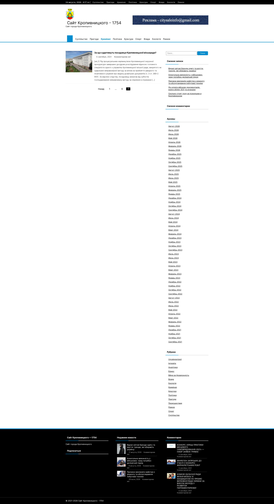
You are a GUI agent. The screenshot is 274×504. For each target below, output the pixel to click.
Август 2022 (174, 298)
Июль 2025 (173, 174)
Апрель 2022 (174, 314)
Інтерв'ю (172, 363)
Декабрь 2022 (174, 282)
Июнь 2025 (173, 178)
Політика (133, 2)
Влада (161, 2)
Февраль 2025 (174, 190)
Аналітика (173, 367)
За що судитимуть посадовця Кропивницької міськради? (125, 52)
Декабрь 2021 (174, 330)
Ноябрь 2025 (174, 158)
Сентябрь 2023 (175, 250)
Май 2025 (172, 182)
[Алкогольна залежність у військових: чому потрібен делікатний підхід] (121, 462)
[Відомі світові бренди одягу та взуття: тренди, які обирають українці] (121, 449)
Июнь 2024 (173, 218)
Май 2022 (172, 310)
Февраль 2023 (174, 274)
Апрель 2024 (174, 226)
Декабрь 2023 (174, 238)
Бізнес (171, 371)
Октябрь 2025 (174, 162)
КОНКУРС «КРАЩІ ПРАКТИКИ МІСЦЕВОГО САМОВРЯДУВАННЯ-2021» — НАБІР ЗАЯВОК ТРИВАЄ (190, 448)
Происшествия (175, 403)
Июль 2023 (173, 254)
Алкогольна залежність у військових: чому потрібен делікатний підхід (185, 76)
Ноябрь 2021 (174, 334)
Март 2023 (173, 270)
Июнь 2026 (173, 134)
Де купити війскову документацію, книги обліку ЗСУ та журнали (184, 88)
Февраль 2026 (174, 146)
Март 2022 (173, 318)
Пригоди (110, 2)
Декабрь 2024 (174, 198)
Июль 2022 (173, 302)
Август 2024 (174, 214)
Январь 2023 (174, 278)
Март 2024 (173, 230)
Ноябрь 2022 (174, 286)
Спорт (153, 2)
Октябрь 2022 (174, 290)
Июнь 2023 (173, 258)
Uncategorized (175, 359)
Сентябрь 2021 (175, 342)
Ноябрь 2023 (174, 242)
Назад (101, 89)
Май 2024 (172, 222)
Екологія (171, 2)
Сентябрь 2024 (175, 210)
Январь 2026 (174, 150)
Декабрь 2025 (174, 154)
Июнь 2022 (173, 306)
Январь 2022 (174, 326)
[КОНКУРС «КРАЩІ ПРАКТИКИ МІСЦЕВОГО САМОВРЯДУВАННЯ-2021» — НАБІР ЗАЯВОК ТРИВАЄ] (171, 446)
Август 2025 (174, 170)
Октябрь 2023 (174, 246)
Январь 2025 (174, 194)
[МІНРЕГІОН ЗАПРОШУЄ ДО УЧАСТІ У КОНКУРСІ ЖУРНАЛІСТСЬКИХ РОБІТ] (171, 462)
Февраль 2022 (174, 322)
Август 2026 (174, 126)
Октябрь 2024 (174, 206)
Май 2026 (172, 138)
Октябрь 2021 (174, 338)
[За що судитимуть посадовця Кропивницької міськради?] (79, 71)
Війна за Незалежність (178, 375)
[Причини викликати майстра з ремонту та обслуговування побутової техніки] (121, 473)
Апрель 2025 (174, 186)
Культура (144, 2)
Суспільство (98, 2)
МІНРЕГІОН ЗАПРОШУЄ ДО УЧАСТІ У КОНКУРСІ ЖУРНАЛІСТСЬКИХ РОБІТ (189, 463)
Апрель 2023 (174, 266)
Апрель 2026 (174, 142)
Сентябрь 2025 (175, 166)
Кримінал (121, 2)
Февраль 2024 (174, 234)
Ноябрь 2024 (174, 202)
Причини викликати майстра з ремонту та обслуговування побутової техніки (186, 82)
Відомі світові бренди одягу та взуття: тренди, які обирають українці (185, 69)
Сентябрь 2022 (175, 294)
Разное (181, 2)
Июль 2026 (173, 130)
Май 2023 (172, 262)
